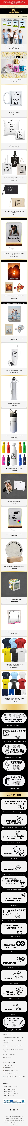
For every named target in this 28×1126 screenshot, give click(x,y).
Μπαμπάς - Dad (13, 967)
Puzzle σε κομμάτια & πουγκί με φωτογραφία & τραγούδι (14, 296)
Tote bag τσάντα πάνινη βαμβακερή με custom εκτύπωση (14, 178)
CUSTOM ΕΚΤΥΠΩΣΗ (13, 726)
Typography (13, 905)
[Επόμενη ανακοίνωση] (25, 6)
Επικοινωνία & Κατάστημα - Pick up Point (13, 1037)
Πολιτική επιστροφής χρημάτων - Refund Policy (13, 1049)
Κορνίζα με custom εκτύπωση (14, 501)
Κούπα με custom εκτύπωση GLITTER (14, 79)
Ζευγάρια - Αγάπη (13, 936)
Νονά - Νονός (13, 998)
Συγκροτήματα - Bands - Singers (13, 812)
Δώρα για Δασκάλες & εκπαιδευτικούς (13, 741)
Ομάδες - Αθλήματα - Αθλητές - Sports (13, 827)
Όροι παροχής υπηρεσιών (19, 1120)
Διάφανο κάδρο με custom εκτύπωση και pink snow (14, 631)
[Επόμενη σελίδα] (21, 708)
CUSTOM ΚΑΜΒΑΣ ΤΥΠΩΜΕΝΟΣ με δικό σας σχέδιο (14, 46)
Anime (13, 858)
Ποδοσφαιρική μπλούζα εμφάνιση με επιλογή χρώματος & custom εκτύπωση (14, 665)
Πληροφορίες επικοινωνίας (19, 1122)
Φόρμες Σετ (13, 773)
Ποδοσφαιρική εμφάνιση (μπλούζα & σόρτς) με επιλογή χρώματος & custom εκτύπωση (14, 699)
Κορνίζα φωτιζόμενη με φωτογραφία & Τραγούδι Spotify (14, 254)
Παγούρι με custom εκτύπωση (14, 403)
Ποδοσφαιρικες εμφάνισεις (13, 757)
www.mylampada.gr (9, 1091)
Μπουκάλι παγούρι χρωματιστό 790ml (14, 468)
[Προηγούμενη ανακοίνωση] (2, 6)
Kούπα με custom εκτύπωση (14, 112)
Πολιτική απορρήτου (8, 1057)
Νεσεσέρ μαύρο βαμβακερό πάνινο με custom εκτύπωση (14, 212)
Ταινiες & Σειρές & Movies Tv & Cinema (13, 843)
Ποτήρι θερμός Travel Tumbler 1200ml (14, 370)
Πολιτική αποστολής (9, 1122)
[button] (2, 11)
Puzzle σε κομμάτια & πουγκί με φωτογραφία (14, 337)
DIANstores (11, 1116)
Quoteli (13, 952)
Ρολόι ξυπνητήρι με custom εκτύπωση (14, 599)
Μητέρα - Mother (13, 983)
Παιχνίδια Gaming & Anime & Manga (13, 874)
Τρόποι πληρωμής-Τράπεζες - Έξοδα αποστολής (12, 1041)
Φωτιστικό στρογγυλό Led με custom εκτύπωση (14, 566)
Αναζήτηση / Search (8, 1034)
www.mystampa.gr (9, 1095)
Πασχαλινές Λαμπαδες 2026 (13, 1030)
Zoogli (13, 1014)
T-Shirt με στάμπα (13, 788)
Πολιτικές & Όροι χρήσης (9, 1054)
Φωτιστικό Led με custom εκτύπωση (14, 533)
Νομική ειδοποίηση (14, 1124)
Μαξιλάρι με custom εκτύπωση (13, 145)
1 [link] (6, 708)
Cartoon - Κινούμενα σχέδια (13, 889)
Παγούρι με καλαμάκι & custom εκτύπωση (14, 435)
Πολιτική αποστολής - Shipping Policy (12, 1045)
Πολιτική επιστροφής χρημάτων (16, 1118)
